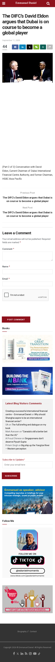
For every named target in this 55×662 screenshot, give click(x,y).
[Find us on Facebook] (14, 654)
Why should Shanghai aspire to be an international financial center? (25, 418)
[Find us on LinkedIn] (22, 654)
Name (6, 266)
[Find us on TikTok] (39, 654)
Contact (33, 631)
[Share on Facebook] (15, 47)
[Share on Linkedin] (22, 47)
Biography (22, 631)
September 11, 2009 (11, 40)
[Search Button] (48, 3)
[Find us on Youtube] (34, 654)
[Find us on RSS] (26, 654)
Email (6, 278)
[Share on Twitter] (30, 47)
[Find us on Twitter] (17, 654)
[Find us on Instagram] (30, 654)
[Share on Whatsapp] (43, 47)
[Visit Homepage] (26, 3)
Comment (8, 248)
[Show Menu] (3, 3)
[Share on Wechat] (36, 47)
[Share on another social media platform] (50, 47)
